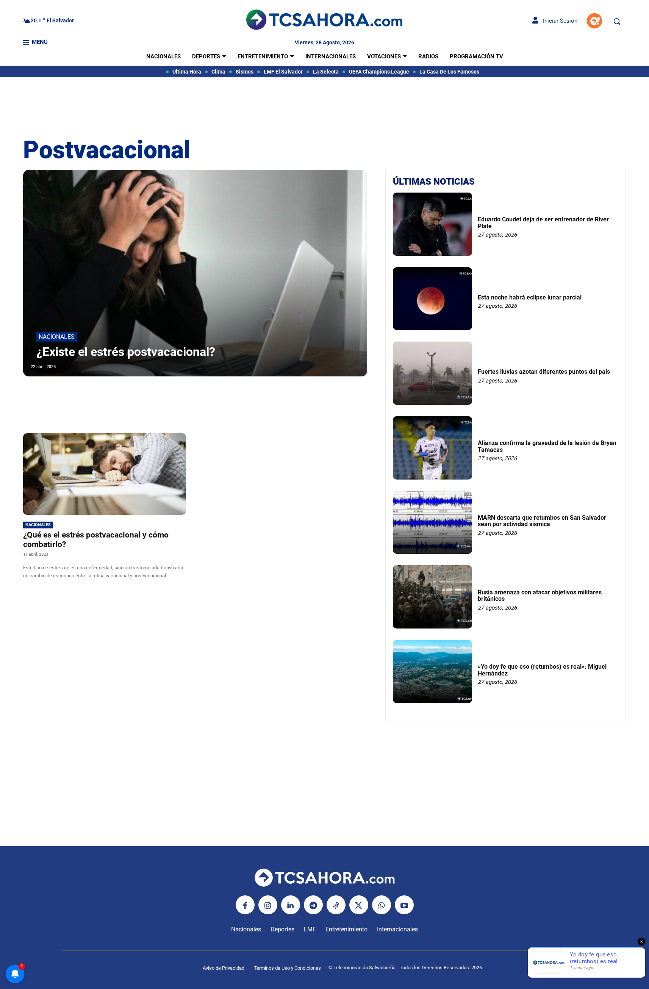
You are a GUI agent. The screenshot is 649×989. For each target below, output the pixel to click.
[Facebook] (245, 904)
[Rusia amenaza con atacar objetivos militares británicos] (432, 597)
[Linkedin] (290, 904)
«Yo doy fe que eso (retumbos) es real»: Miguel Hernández (542, 670)
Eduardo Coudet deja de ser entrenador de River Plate (543, 223)
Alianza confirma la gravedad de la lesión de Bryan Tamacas (547, 446)
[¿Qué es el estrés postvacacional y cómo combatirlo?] (104, 474)
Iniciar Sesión (557, 20)
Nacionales (57, 336)
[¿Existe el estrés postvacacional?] (195, 273)
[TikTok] (336, 904)
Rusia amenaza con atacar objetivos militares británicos (540, 596)
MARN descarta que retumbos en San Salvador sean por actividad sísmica (542, 521)
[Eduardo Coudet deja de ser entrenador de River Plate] (432, 224)
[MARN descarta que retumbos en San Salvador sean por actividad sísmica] (432, 522)
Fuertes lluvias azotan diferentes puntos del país (544, 371)
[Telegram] (313, 904)
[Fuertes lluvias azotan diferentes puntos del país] (432, 373)
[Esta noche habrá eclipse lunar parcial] (432, 299)
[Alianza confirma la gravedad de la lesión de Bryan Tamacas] (432, 448)
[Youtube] (404, 904)
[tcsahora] (324, 21)
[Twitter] (358, 904)
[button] (617, 21)
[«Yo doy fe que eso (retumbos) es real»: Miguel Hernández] (432, 671)
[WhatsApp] (381, 904)
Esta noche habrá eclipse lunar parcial (530, 297)
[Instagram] (267, 904)
